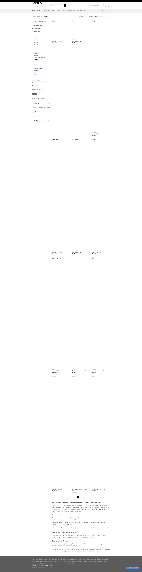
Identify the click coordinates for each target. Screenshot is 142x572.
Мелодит (36, 59)
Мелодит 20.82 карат (57, 370)
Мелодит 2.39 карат (96, 252)
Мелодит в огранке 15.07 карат (99, 370)
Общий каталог (36, 10)
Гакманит (36, 42)
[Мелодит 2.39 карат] (101, 194)
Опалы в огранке (61, 10)
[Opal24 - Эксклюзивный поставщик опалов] (39, 5)
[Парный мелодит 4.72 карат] (101, 431)
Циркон (35, 72)
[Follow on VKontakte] (107, 1)
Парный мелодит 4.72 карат (98, 489)
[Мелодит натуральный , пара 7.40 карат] (81, 431)
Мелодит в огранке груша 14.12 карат (81, 370)
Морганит (36, 61)
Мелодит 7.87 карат (57, 489)
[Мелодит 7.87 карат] (61, 431)
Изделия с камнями (83, 10)
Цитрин (35, 74)
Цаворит (36, 70)
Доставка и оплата (36, 1)
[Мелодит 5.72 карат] (81, 194)
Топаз (35, 66)
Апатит (35, 40)
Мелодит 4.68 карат (57, 41)
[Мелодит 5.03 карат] (101, 75)
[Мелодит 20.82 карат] (61, 312)
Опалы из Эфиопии (48, 10)
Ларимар (36, 55)
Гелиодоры (36, 44)
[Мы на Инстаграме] (103, 1)
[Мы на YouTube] (106, 1)
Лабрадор (36, 53)
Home (33, 16)
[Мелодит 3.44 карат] (81, 29)
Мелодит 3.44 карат (76, 41)
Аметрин (36, 38)
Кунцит (35, 51)
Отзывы (44, 1)
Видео (48, 1)
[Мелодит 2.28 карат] (61, 194)
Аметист (36, 36)
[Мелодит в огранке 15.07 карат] (101, 312)
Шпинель (36, 76)
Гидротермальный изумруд (40, 46)
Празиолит (36, 64)
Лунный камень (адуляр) (40, 57)
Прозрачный (35, 103)
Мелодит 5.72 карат (76, 252)
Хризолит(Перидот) (38, 68)
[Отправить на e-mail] (104, 1)
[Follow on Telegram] (109, 1)
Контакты (54, 1)
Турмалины (35, 85)
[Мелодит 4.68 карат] (61, 29)
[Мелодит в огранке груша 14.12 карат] (81, 312)
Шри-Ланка (35, 112)
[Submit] (65, 5)
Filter (34, 94)
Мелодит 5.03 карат (96, 133)
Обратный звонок (133, 567)
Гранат (35, 48)
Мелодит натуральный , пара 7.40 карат (80, 490)
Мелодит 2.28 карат (57, 252)
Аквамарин (36, 33)
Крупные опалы (71, 10)
